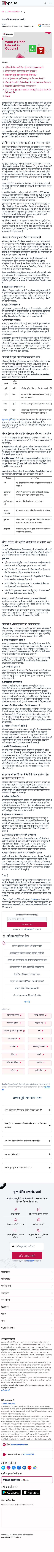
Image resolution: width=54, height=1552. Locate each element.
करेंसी (39, 1054)
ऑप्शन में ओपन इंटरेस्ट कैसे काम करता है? (21, 71)
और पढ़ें (27, 1001)
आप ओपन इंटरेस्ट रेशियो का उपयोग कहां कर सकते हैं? (22, 1141)
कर (39, 1038)
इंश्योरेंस (39, 1062)
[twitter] (14, 1468)
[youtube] (29, 1468)
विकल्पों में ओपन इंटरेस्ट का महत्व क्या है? (20, 86)
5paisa (34, 899)
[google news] (35, 1468)
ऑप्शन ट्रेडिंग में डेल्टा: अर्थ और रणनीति (27, 946)
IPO (39, 1031)
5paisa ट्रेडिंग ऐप (9, 419)
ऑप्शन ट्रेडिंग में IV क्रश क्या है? (27, 988)
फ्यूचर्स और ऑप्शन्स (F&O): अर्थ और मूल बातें (27, 981)
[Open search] (45, 3)
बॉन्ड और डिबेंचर (13, 1062)
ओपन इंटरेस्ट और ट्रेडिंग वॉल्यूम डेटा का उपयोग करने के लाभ (28, 82)
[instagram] (8, 1468)
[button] (24, 12)
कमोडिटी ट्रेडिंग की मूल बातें (13, 1031)
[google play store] (11, 1493)
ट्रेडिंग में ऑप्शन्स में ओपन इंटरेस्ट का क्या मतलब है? (24, 67)
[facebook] (19, 1468)
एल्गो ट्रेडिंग (39, 1070)
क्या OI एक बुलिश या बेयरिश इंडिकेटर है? (18, 1168)
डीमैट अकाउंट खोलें (27, 924)
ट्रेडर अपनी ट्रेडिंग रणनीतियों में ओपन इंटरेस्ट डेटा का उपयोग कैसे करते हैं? (28, 91)
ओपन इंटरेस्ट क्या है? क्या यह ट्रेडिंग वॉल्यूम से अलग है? (23, 1110)
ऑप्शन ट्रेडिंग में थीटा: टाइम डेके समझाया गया (27, 967)
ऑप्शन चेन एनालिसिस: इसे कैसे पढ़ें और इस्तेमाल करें (27, 960)
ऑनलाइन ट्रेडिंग (13, 1023)
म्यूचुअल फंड (39, 1023)
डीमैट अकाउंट (39, 1015)
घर (3, 12)
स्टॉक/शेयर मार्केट (13, 1015)
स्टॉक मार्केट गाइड (14, 12)
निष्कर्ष (7, 96)
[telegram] (3, 1468)
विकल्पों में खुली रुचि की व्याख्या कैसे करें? (20, 74)
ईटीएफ (12, 1070)
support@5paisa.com (19, 1444)
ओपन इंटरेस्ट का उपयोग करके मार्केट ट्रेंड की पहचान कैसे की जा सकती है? (26, 1125)
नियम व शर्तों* (30, 929)
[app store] (31, 1493)
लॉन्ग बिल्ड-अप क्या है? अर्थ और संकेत (27, 995)
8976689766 (28, 1454)
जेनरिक (13, 1046)
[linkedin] (24, 1468)
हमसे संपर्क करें (5, 1390)
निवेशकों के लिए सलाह (9, 1404)
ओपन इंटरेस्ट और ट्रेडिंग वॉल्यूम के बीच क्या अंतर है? (25, 78)
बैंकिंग (13, 1054)
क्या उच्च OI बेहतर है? (12, 1154)
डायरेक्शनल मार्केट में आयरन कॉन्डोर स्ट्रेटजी (27, 953)
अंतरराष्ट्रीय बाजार (39, 1046)
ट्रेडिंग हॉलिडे (13, 1038)
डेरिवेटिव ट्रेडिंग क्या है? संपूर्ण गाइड (27, 974)
